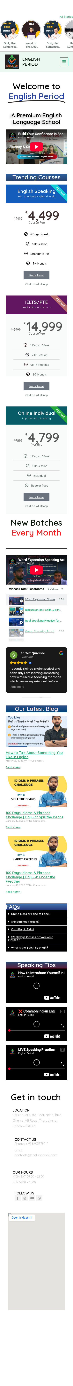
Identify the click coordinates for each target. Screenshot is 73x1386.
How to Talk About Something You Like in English (34, 754)
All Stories (66, 16)
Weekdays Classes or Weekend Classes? (30, 938)
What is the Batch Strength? (29, 947)
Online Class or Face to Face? (30, 914)
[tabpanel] (36, 570)
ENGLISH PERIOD (31, 61)
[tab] (36, 599)
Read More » (13, 767)
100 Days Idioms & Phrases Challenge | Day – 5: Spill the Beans (34, 815)
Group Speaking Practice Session (46, 631)
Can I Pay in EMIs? (22, 929)
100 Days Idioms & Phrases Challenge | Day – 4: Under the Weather (30, 877)
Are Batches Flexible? (25, 921)
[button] (36, 914)
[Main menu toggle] (64, 61)
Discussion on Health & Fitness (44, 610)
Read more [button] (16, 687)
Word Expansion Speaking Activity (47, 599)
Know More (36, 275)
